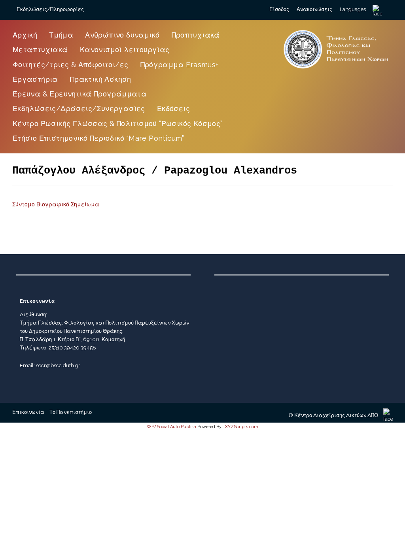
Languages (353, 9)
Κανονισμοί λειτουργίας (125, 49)
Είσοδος (279, 9)
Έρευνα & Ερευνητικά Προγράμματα (80, 94)
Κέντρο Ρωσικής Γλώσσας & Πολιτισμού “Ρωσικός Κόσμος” (118, 123)
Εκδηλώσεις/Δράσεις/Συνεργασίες (79, 108)
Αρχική (25, 35)
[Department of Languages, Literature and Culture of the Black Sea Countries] (336, 69)
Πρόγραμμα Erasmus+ (179, 64)
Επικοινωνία (28, 412)
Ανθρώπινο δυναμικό (122, 35)
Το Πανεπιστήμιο (70, 412)
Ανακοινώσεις (314, 9)
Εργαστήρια (35, 79)
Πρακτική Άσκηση (100, 79)
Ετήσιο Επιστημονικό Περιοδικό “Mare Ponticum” (98, 138)
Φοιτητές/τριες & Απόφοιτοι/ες (71, 64)
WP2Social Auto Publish (171, 426)
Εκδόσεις (173, 108)
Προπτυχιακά (196, 35)
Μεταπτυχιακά (40, 49)
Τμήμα (61, 35)
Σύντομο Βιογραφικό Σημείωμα (55, 204)
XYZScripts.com (241, 426)
